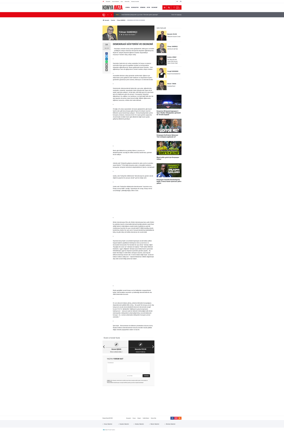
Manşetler (108, 1)
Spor (148, 7)
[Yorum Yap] (106, 70)
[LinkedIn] (106, 59)
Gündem (142, 7)
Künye (134, 418)
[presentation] (108, 15)
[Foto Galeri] (180, 1)
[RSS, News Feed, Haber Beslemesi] (179, 418)
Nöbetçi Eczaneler (135, 1)
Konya (128, 7)
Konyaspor (135, 7)
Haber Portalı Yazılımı (110, 429)
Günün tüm (176, 14)
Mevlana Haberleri (170, 424)
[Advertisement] (90, 43)
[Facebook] (106, 53)
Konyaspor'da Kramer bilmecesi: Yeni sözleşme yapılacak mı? (137, 14)
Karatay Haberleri (139, 424)
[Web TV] (177, 1)
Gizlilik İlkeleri (146, 418)
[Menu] (164, 7)
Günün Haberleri (115, 1)
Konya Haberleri (108, 424)
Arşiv (122, 1)
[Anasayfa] (103, 1)
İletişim (139, 418)
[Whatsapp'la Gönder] (106, 61)
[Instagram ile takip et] (176, 418)
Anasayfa (128, 418)
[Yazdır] (106, 67)
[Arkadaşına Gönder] (106, 64)
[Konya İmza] (113, 7)
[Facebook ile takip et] (172, 418)
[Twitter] (106, 56)
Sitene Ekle (127, 1)
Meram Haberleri (155, 424)
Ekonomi (154, 7)
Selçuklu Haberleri (124, 424)
